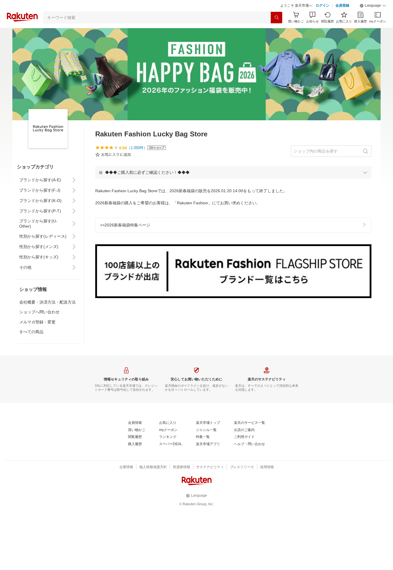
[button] (373, 5)
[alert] (233, 172)
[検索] (276, 17)
